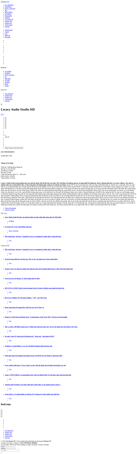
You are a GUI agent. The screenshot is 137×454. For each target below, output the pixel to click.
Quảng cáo (8, 23)
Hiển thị (7, 35)
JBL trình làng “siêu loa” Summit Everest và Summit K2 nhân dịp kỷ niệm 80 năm (33, 236)
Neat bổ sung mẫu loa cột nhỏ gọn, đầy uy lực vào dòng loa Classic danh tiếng (31, 259)
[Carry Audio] (1, 412)
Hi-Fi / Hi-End (9, 75)
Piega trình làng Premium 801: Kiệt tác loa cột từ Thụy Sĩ (24, 307)
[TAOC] (1, 416)
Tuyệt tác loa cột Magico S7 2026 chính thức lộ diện (22, 278)
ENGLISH (8, 16)
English (7, 82)
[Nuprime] (1, 414)
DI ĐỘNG (8, 7)
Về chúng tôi (9, 19)
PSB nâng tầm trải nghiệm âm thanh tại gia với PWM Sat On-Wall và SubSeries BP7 (33, 356)
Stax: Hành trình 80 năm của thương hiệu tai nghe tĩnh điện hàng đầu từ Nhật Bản (33, 217)
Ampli (7, 32)
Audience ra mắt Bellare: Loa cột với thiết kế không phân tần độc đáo (28, 346)
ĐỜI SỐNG (9, 12)
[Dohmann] (1, 410)
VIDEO (7, 17)
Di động (7, 73)
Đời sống (8, 78)
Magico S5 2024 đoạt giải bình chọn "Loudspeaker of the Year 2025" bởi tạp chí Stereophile (36, 317)
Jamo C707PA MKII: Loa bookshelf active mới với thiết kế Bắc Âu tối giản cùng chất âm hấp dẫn (38, 375)
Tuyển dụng (8, 25)
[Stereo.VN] (5, 1)
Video (7, 86)
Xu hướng (8, 71)
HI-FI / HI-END (10, 8)
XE (6, 10)
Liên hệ (7, 26)
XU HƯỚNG (9, 5)
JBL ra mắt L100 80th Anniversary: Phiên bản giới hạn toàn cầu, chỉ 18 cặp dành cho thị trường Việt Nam (41, 327)
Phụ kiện (7, 37)
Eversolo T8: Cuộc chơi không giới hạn (18, 227)
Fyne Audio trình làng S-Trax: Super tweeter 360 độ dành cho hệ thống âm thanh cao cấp (35, 365)
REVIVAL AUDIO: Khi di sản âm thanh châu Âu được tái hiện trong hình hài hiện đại (34, 288)
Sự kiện (7, 80)
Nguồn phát (8, 30)
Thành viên (8, 21)
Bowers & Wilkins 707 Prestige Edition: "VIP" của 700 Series (26, 298)
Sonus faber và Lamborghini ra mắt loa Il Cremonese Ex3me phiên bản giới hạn (32, 394)
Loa (6, 33)
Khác (6, 84)
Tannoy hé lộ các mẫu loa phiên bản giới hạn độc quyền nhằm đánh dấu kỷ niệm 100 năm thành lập (39, 269)
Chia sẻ (10, 208)
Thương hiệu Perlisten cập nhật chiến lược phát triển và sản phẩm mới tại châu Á (32, 385)
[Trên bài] (1, 104)
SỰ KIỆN (8, 14)
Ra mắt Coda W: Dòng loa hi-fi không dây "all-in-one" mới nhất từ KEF (29, 336)
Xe (6, 77)
